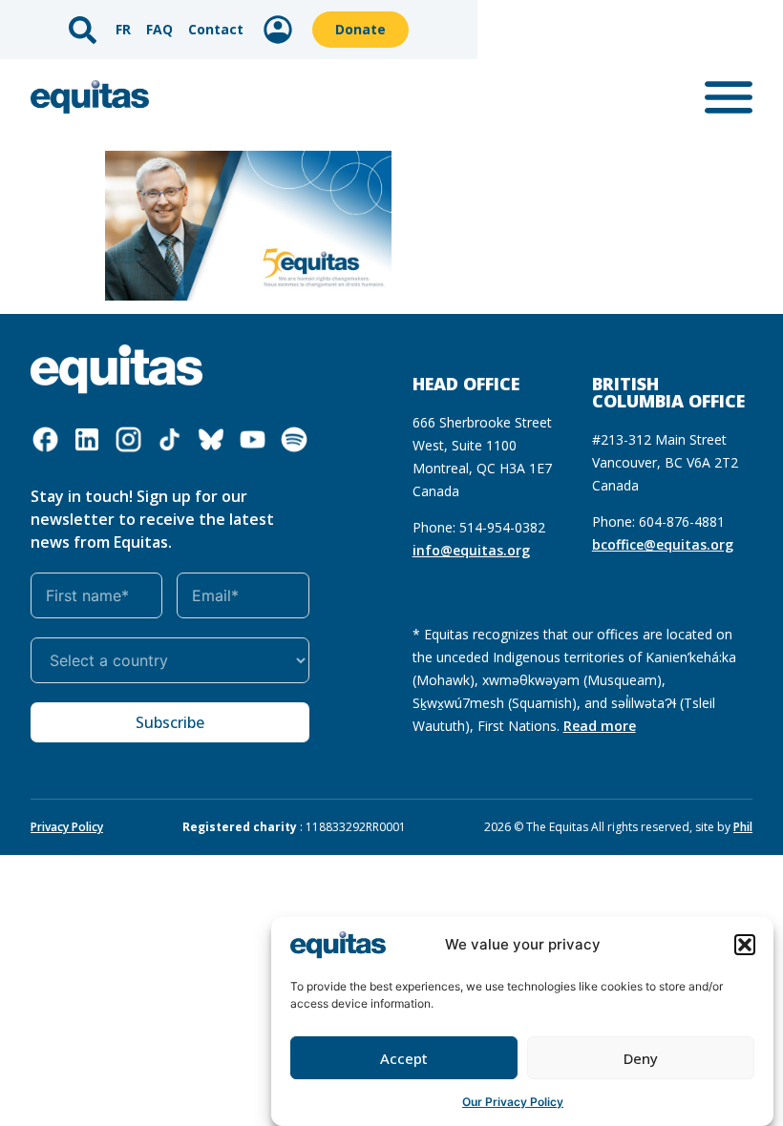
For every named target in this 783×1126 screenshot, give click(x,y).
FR (123, 29)
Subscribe (170, 722)
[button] (744, 944)
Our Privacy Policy (512, 1102)
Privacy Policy (67, 827)
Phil (742, 827)
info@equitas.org (471, 550)
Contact (215, 29)
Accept (404, 1058)
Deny (641, 1058)
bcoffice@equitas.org (662, 544)
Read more (599, 726)
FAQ (159, 29)
